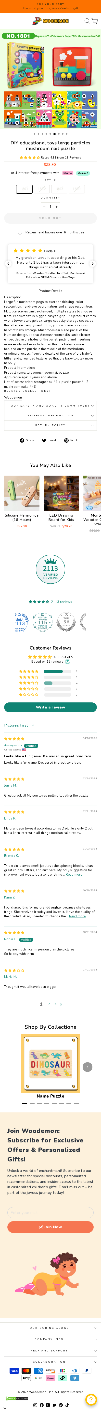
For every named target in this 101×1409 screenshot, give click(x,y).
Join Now (53, 1227)
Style (50, 180)
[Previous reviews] (8, 263)
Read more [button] (74, 874)
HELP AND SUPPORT (49, 1350)
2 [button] (49, 1004)
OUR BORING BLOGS (49, 1328)
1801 (24, 189)
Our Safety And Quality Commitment (50, 406)
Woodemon (13, 397)
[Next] (87, 1067)
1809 (77, 189)
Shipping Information (50, 415)
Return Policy (50, 425)
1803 (59, 189)
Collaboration (49, 1362)
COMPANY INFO (49, 1339)
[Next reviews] (92, 263)
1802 (42, 189)
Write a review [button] (50, 707)
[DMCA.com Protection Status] (50, 1398)
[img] (14, 739)
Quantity (50, 198)
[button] (30, 157)
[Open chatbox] (91, 1400)
